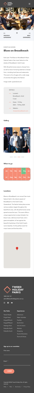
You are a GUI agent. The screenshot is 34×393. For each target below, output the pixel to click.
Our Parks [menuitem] (7, 311)
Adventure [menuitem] (20, 315)
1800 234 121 (8, 296)
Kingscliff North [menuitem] (8, 320)
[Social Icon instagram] (5, 303)
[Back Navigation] (16, 33)
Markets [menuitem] (19, 328)
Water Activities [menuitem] (21, 317)
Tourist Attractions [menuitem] (22, 334)
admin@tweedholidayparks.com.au (13, 299)
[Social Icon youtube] (11, 303)
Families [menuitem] (19, 320)
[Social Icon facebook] (8, 303)
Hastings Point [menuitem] (8, 325)
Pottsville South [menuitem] (8, 331)
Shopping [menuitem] (20, 331)
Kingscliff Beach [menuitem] (8, 323)
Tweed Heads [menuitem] (7, 315)
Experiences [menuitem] (21, 311)
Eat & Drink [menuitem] (20, 323)
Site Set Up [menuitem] (17, 386)
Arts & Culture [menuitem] (21, 325)
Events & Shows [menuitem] (21, 336)
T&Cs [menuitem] (10, 386)
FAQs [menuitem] (5, 386)
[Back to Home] (8, 4)
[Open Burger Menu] (29, 3)
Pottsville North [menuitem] (8, 328)
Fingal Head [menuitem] (7, 317)
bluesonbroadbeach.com (20, 111)
